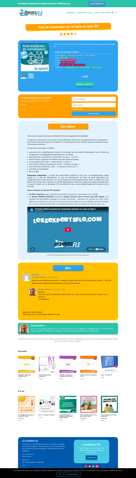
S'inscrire (91, 457)
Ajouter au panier (85, 84)
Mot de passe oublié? (77, 109)
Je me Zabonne (97, 3)
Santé (63, 60)
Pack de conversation (67, 62)
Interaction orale (85, 67)
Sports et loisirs (71, 60)
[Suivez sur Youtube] (89, 466)
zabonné (30, 104)
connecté (39, 314)
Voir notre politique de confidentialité (33, 462)
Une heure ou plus (79, 65)
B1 (62, 58)
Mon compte (105, 13)
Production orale (97, 67)
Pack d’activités (90, 55)
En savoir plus (72, 474)
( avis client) (68, 37)
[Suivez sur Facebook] (85, 466)
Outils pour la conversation (76, 55)
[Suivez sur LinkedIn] (93, 466)
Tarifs (96, 13)
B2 (66, 58)
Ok (60, 474)
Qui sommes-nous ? (28, 454)
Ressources (71, 13)
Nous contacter (27, 456)
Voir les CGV (26, 460)
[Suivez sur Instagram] (97, 466)
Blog (90, 13)
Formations (81, 13)
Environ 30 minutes (66, 65)
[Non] (134, 473)
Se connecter (93, 113)
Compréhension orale (71, 67)
